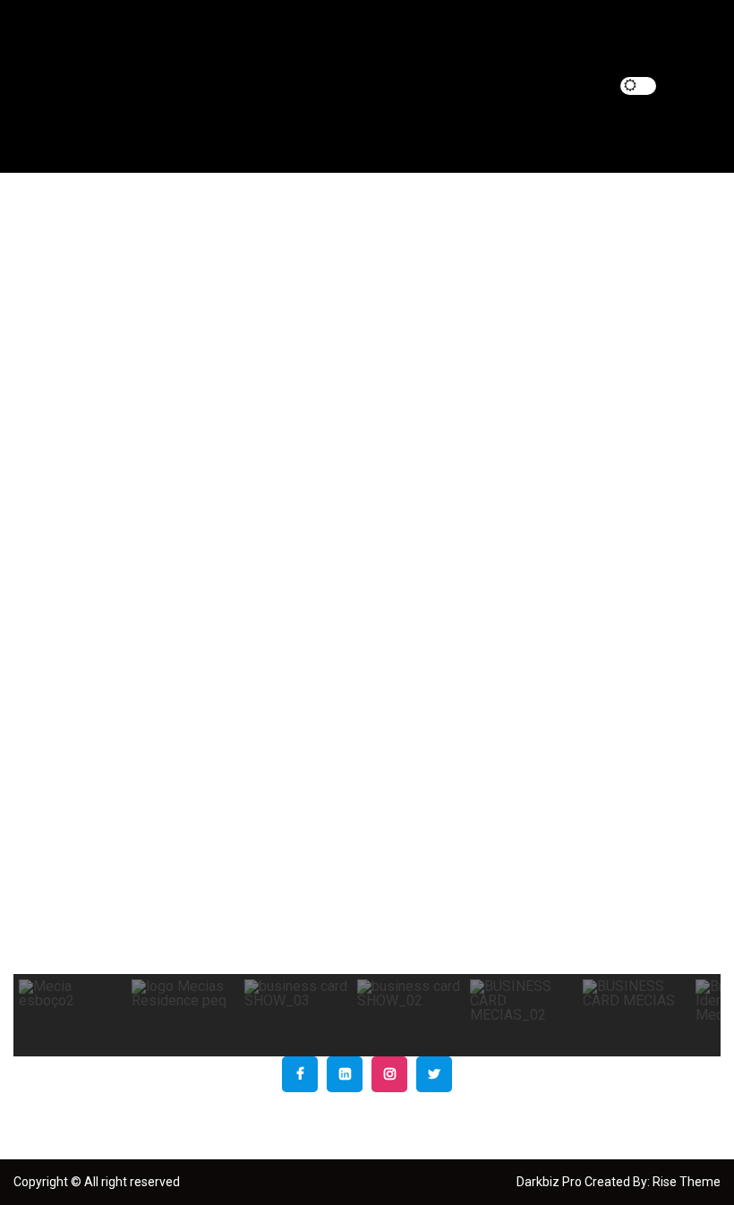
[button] (41, 741)
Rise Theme (687, 1182)
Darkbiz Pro (550, 1182)
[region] (367, 782)
